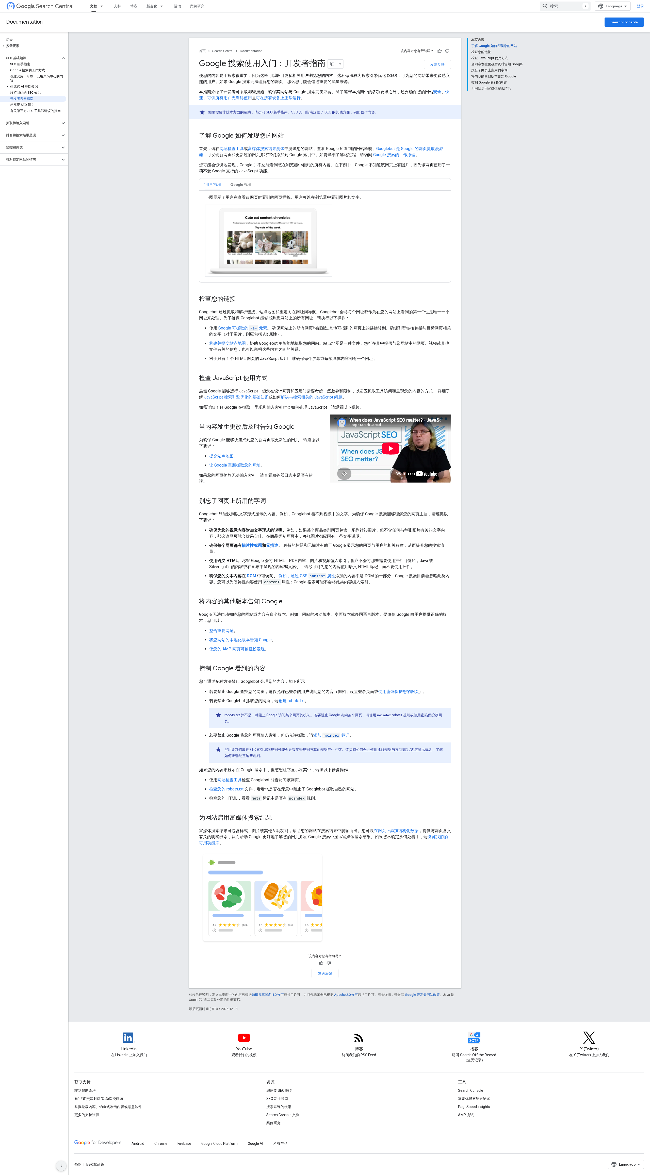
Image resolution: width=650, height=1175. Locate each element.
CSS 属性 (317, 575)
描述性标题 (252, 545)
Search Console (624, 22)
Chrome (160, 1143)
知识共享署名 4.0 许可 (268, 995)
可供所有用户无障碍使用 (229, 97)
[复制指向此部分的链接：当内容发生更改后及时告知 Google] (300, 427)
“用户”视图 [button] (212, 184)
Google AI (255, 1143)
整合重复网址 (221, 630)
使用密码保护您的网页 (398, 691)
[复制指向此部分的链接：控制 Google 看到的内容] (271, 669)
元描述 (272, 545)
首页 (202, 51)
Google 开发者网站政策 (422, 995)
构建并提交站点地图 (227, 343)
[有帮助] (439, 51)
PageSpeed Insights (474, 1107)
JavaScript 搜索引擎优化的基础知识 (236, 397)
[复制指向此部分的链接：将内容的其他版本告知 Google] (287, 602)
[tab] (212, 184)
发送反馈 (437, 64)
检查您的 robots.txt (226, 789)
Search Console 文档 (282, 1115)
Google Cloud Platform (219, 1143)
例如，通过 (289, 575)
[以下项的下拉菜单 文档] (103, 6)
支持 (117, 6)
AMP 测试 (466, 1115)
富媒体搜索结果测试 (266, 148)
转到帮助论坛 (85, 1090)
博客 (133, 6)
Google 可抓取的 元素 (242, 328)
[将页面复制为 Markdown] (332, 64)
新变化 (152, 6)
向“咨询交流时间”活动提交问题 (98, 1099)
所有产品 (280, 1143)
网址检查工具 (231, 148)
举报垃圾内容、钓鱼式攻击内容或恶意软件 (108, 1107)
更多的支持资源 (86, 1115)
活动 (177, 6)
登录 (640, 6)
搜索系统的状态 (278, 1107)
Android (138, 1143)
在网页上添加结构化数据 (396, 830)
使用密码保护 (424, 715)
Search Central (54, 6)
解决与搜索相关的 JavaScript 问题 (311, 397)
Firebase (184, 1143)
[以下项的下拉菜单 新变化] (163, 6)
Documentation (24, 22)
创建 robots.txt (292, 700)
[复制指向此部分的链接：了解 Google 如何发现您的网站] (289, 136)
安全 (437, 91)
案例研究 (197, 6)
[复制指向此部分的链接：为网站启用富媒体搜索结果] (277, 818)
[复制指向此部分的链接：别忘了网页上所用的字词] (271, 501)
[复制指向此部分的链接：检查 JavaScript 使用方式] (273, 378)
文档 (93, 6)
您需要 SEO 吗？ (279, 1090)
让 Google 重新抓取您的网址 (235, 465)
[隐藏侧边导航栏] (61, 1166)
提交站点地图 (221, 456)
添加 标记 (331, 735)
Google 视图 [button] (240, 184)
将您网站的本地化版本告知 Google (240, 639)
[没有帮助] (447, 51)
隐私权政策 (95, 1164)
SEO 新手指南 (277, 112)
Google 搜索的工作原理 (394, 154)
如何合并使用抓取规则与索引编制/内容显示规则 (394, 750)
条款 (78, 1164)
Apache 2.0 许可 (346, 995)
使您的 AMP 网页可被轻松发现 (237, 649)
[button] (33, 46)
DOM (251, 575)
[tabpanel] (325, 236)
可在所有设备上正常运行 (278, 97)
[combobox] (565, 6)
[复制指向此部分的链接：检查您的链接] (241, 299)
